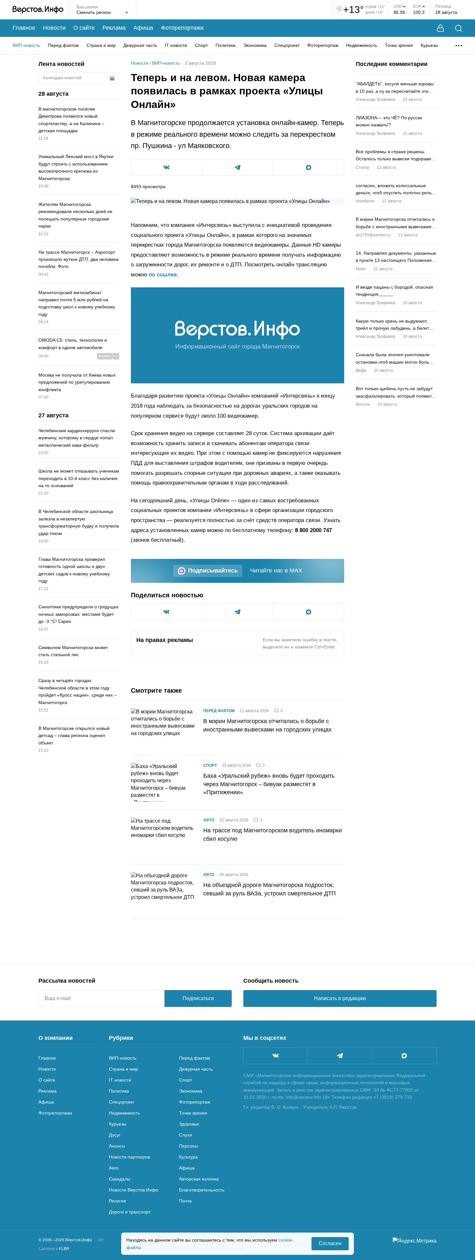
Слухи (185, 1134)
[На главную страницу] (38, 10)
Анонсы (117, 1145)
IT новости (176, 45)
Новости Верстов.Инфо (133, 1189)
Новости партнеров (129, 1156)
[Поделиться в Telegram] (237, 167)
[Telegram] (340, 1056)
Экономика (255, 45)
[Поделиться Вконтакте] (166, 167)
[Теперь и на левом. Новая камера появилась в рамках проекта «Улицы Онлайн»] (237, 335)
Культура (188, 1156)
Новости (54, 28)
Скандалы (119, 1178)
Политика (226, 45)
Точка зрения (399, 45)
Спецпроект (287, 45)
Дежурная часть (140, 45)
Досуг (115, 1134)
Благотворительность (201, 1189)
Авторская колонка (199, 1178)
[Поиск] (458, 28)
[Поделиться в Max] (308, 167)
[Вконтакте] (276, 1056)
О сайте (84, 28)
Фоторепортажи (182, 28)
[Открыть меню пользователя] (440, 28)
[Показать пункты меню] (459, 45)
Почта (185, 1200)
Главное (24, 28)
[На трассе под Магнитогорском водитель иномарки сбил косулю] (163, 836)
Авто (208, 820)
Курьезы (429, 45)
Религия (117, 1200)
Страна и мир (101, 45)
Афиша (143, 28)
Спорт (201, 45)
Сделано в (53, 1248)
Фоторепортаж (322, 45)
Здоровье (189, 1124)
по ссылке (163, 275)
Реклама (114, 28)
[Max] (404, 1056)
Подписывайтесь (213, 570)
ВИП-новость (26, 45)
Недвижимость (361, 45)
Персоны (188, 1145)
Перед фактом (63, 45)
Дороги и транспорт (130, 1211)
